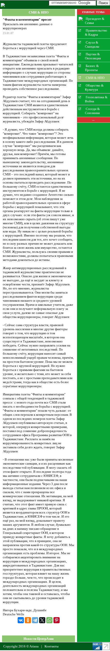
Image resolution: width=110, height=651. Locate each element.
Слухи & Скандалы (92, 44)
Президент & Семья (94, 21)
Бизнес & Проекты (92, 68)
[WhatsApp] (49, 620)
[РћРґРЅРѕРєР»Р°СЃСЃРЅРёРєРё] (28, 620)
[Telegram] (35, 620)
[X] (42, 620)
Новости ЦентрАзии (38, 639)
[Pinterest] (56, 620)
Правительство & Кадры (96, 32)
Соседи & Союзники (92, 111)
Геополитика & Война (96, 99)
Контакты (52, 646)
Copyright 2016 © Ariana (21, 646)
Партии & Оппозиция (93, 56)
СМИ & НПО (39, 13)
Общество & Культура (94, 87)
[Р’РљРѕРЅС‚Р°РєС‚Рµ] (21, 620)
